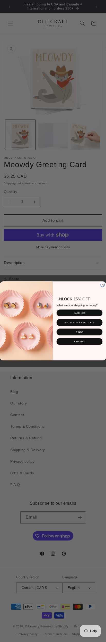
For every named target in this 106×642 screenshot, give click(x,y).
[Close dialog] (103, 285)
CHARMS (79, 341)
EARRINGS (79, 313)
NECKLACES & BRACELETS (79, 322)
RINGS (79, 332)
